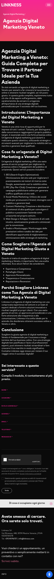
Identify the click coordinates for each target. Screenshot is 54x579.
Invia (7, 490)
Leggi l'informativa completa (30, 473)
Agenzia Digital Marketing (13, 14)
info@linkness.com (26, 538)
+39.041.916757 (11, 538)
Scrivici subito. (10, 561)
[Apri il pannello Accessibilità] (49, 574)
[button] (27, 503)
